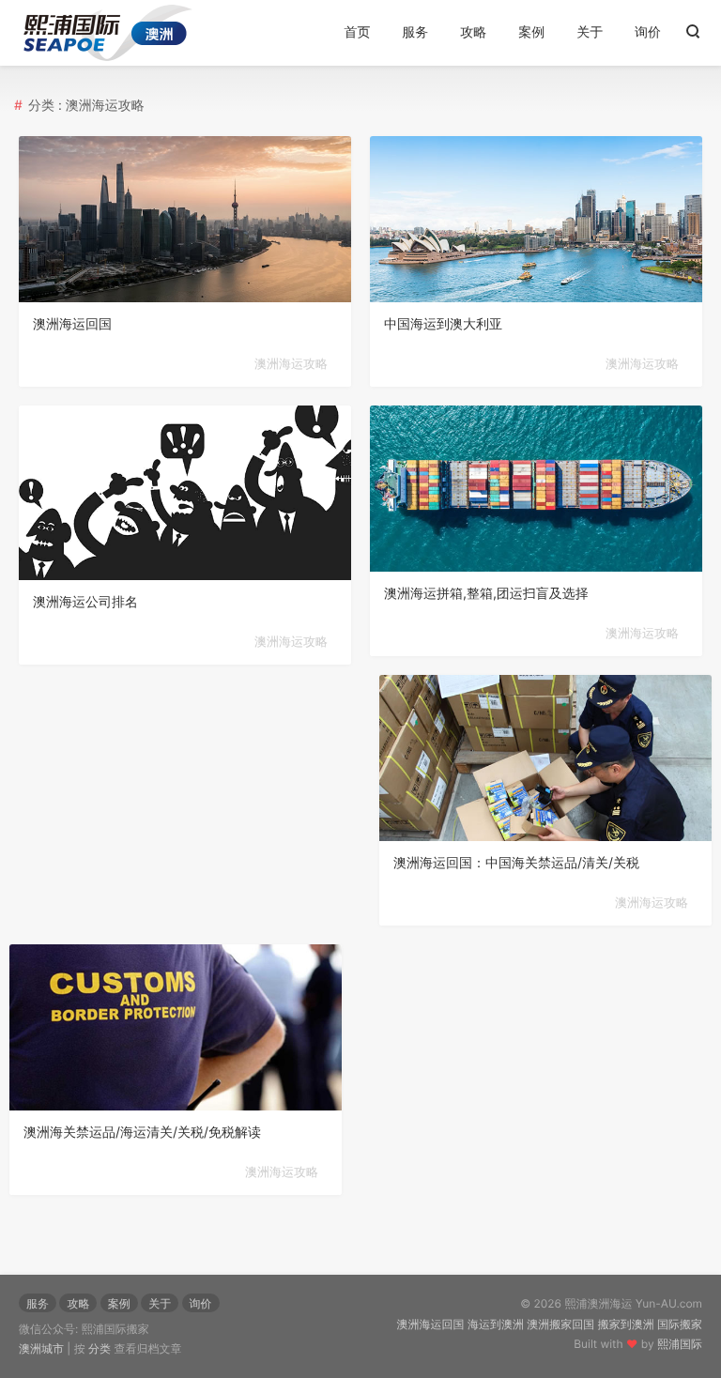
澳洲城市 (41, 1348)
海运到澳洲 (496, 1324)
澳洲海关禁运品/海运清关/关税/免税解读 (142, 1133)
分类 (99, 1348)
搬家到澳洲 (626, 1324)
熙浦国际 (679, 1344)
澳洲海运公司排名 (85, 602)
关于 (589, 32)
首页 (357, 32)
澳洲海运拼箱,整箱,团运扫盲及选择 (486, 594)
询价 (648, 32)
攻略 (473, 32)
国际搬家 (679, 1324)
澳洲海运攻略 (291, 364)
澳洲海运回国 (72, 324)
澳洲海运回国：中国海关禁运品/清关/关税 (516, 863)
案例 (531, 32)
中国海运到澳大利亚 (443, 324)
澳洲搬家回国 (560, 1324)
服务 (415, 32)
